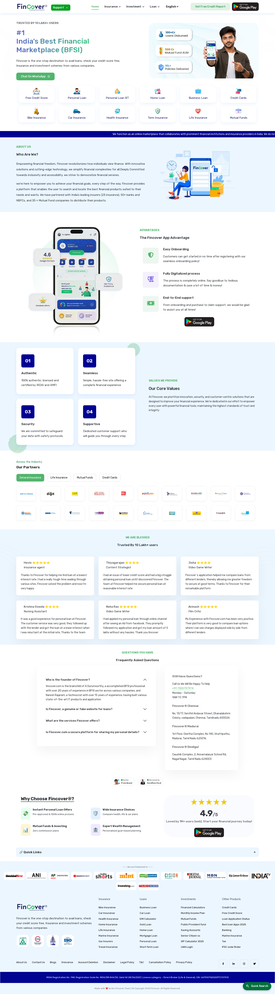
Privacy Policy (184, 962)
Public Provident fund (193, 924)
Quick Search (259, 986)
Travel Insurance (108, 947)
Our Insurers (106, 941)
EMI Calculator (148, 918)
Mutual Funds (85, 477)
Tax (224, 941)
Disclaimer (109, 962)
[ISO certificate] (67, 940)
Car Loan (145, 913)
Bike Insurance (107, 907)
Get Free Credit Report (210, 6)
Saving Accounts (190, 930)
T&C (141, 962)
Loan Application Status (236, 918)
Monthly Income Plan (193, 913)
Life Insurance (59, 477)
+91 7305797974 (182, 688)
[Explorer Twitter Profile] (254, 964)
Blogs (53, 962)
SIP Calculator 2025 (192, 941)
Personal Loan (148, 941)
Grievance (67, 962)
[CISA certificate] (37, 940)
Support (58, 7)
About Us (21, 962)
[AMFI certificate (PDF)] (22, 940)
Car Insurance (107, 913)
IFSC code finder (231, 947)
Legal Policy (127, 962)
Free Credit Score (232, 913)
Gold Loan (145, 924)
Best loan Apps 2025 (234, 924)
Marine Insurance (109, 935)
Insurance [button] (111, 6)
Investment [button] (133, 6)
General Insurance (30, 477)
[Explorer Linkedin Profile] (233, 964)
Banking (226, 930)
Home (95, 6)
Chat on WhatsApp (33, 76)
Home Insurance (108, 924)
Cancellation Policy (160, 962)
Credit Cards (109, 477)
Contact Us (38, 962)
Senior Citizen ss (190, 935)
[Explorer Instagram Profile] (244, 964)
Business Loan (148, 907)
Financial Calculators (193, 907)
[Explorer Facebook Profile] (223, 964)
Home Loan (146, 930)
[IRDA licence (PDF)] (52, 940)
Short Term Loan (149, 947)
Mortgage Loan (148, 935)
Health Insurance (108, 918)
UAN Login (187, 947)
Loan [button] (153, 6)
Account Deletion (88, 962)
